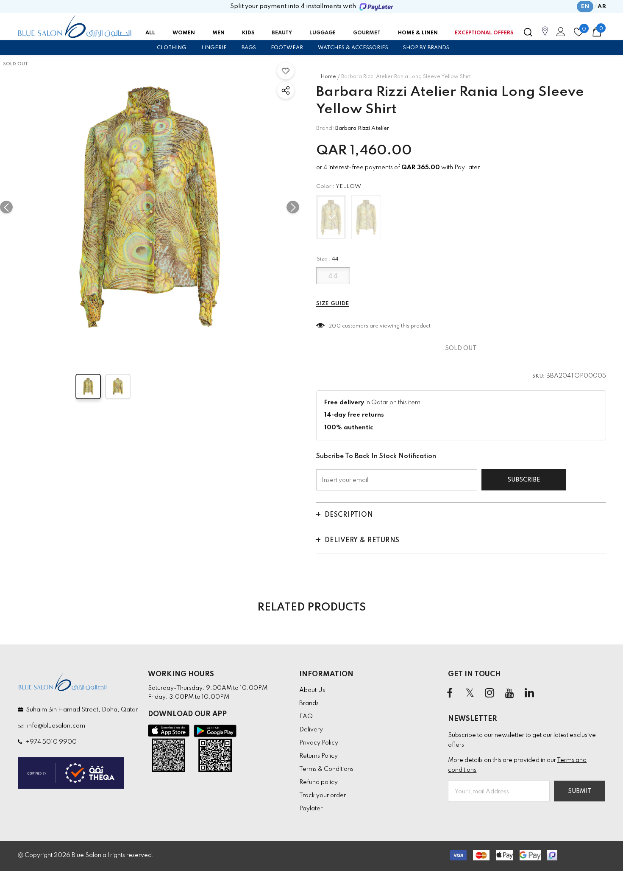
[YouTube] (509, 693)
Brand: (325, 128)
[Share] (285, 90)
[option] (149, 207)
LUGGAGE (322, 33)
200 (334, 326)
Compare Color (269, 345)
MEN (218, 33)
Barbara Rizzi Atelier (362, 128)
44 (333, 276)
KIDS (248, 33)
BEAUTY (282, 33)
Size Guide (332, 303)
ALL (150, 33)
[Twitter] (469, 693)
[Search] (528, 32)
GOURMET (367, 33)
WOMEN (183, 33)
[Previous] (6, 207)
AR (602, 6)
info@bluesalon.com (55, 726)
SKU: (538, 376)
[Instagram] (489, 693)
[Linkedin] (529, 693)
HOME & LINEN (418, 33)
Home (328, 76)
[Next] (292, 207)
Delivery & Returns (362, 540)
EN (585, 6)
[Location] (545, 36)
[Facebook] (449, 693)
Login (559, 34)
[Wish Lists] (285, 70)
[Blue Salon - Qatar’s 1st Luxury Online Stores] (74, 27)
